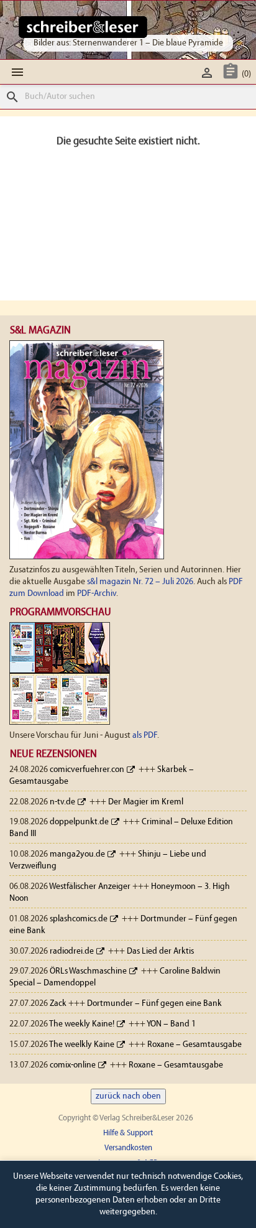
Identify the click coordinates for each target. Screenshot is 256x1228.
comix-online (73, 1065)
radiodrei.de (72, 951)
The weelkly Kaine (81, 1044)
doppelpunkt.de (79, 822)
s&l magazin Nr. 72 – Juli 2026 (140, 582)
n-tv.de (62, 802)
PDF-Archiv (96, 593)
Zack (58, 1003)
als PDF (144, 735)
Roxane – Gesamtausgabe (194, 1044)
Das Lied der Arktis (160, 951)
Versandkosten (128, 1148)
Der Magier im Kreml (145, 802)
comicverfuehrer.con (87, 769)
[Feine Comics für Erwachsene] (83, 26)
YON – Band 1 (171, 1024)
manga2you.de (77, 854)
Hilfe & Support (128, 1133)
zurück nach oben (128, 1096)
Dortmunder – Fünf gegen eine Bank (154, 1003)
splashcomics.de (78, 919)
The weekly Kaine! (81, 1024)
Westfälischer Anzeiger (89, 886)
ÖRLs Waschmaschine (88, 971)
